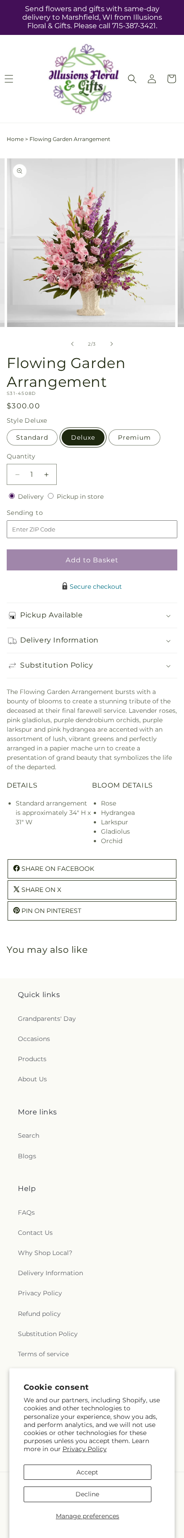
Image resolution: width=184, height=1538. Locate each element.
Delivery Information (50, 1273)
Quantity (21, 456)
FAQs (26, 1212)
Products (32, 1059)
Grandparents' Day (47, 1019)
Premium (134, 437)
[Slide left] (72, 344)
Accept (87, 1472)
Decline (87, 1494)
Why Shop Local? (45, 1253)
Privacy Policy (85, 1449)
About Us (32, 1079)
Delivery (32, 497)
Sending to (38, 513)
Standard (32, 437)
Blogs (27, 1156)
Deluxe (83, 437)
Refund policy (39, 1314)
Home (15, 139)
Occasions (34, 1039)
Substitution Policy (48, 1334)
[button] (132, 79)
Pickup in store (80, 497)
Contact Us (35, 1233)
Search (28, 1135)
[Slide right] (111, 344)
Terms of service (43, 1354)
